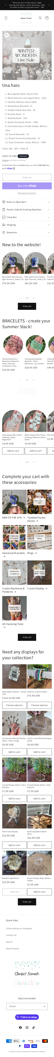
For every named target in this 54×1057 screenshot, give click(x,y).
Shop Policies (12, 948)
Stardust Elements (22, 1051)
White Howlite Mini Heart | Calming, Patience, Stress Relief (35, 437)
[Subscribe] (44, 1006)
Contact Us (11, 935)
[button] (6, 18)
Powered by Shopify (37, 1051)
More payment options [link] (27, 193)
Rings (30, 553)
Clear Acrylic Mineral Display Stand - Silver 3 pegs (14, 739)
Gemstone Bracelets (13, 553)
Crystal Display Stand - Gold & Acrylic (38, 786)
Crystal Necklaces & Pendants (13, 590)
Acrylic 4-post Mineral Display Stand (39, 739)
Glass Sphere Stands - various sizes (14, 693)
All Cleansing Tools (12, 624)
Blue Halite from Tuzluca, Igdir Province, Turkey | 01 (35, 278)
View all (27, 306)
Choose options (14, 705)
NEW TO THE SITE (12, 517)
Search (9, 941)
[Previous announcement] (5, 5)
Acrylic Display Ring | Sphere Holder (39, 879)
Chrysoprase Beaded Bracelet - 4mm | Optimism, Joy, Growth (34, 361)
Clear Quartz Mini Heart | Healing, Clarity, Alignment (12, 437)
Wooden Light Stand (10, 878)
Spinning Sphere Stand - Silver (37, 832)
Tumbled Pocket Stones (36, 519)
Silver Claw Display (10, 831)
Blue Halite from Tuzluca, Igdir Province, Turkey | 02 (13, 278)
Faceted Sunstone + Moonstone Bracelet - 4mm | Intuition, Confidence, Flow (11, 362)
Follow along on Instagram (19, 928)
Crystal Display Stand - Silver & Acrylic (14, 786)
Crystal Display (35, 588)
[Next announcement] (48, 5)
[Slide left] (20, 298)
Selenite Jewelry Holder (37, 692)
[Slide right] (33, 298)
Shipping (5, 160)
